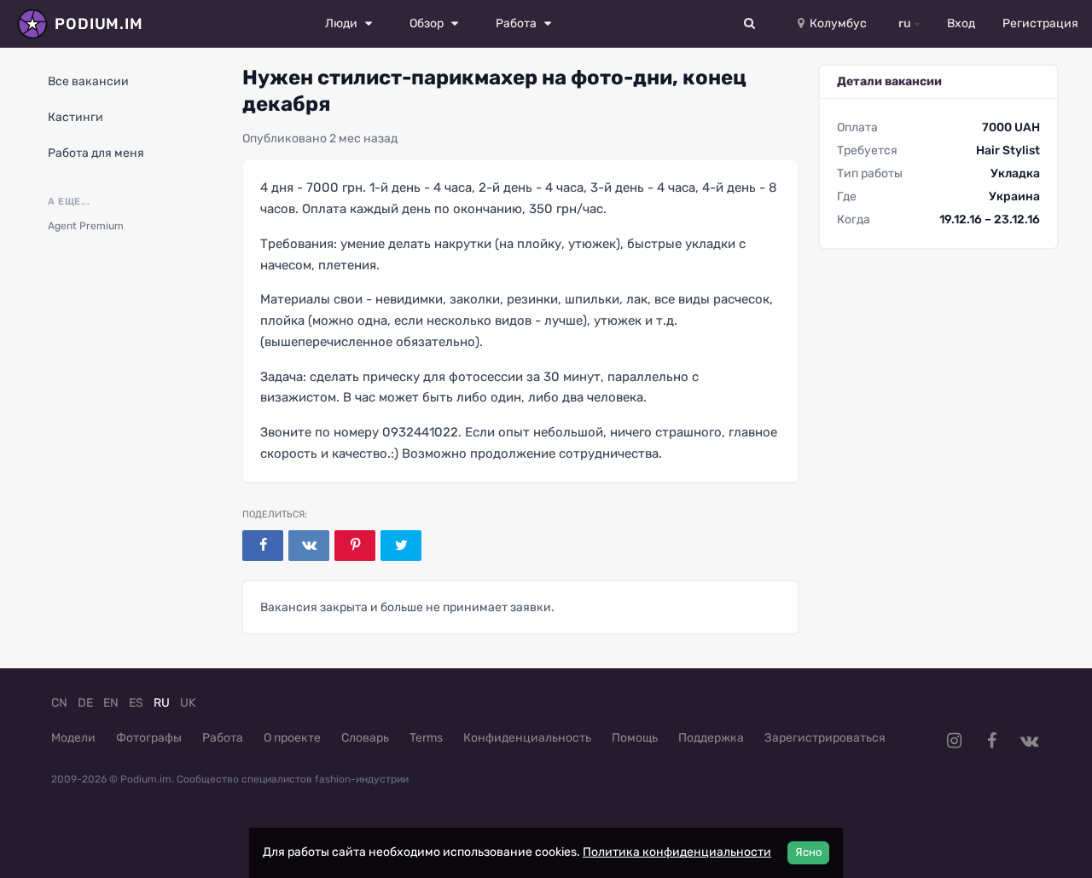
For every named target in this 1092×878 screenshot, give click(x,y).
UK (187, 703)
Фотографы (149, 738)
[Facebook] (262, 545)
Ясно (808, 852)
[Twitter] (400, 545)
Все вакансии (88, 81)
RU (162, 703)
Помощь (635, 738)
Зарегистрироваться (825, 738)
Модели (73, 738)
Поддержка (711, 738)
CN (59, 703)
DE (85, 703)
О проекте (292, 738)
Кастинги (75, 117)
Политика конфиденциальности (677, 852)
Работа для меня (96, 153)
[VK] (308, 545)
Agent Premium (86, 226)
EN (111, 703)
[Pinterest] (354, 545)
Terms (426, 738)
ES (136, 703)
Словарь (365, 738)
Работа (222, 738)
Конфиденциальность (527, 738)
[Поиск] (750, 24)
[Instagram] (954, 741)
